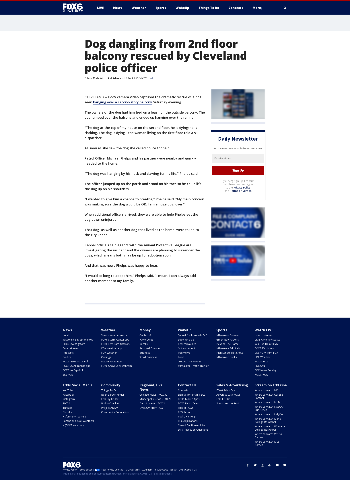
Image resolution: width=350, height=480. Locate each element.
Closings (106, 357)
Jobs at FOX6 (185, 407)
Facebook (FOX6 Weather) (78, 421)
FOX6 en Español (73, 370)
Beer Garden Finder (112, 394)
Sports (221, 330)
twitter (255, 465)
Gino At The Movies (189, 361)
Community (110, 385)
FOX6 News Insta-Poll (75, 361)
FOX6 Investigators (74, 344)
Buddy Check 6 (110, 403)
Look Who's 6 (186, 339)
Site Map (68, 374)
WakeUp (185, 330)
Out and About (186, 348)
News (67, 330)
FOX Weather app (111, 348)
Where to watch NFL (267, 390)
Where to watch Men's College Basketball (268, 420)
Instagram (69, 399)
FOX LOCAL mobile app (76, 366)
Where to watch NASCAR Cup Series (269, 408)
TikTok (67, 403)
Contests (183, 390)
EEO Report (185, 412)
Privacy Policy (242, 187)
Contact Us (187, 385)
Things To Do (109, 390)
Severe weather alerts (114, 335)
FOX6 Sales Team (226, 390)
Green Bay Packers (227, 339)
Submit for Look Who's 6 (192, 335)
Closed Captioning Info (191, 425)
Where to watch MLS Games (267, 443)
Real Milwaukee (187, 344)
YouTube (68, 390)
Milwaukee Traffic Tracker (193, 366)
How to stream (264, 335)
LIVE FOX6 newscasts (267, 339)
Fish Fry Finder (109, 399)
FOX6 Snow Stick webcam (116, 366)
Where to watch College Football (269, 396)
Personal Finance (149, 348)
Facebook (68, 394)
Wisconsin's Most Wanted (78, 339)
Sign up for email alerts (191, 394)
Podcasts (68, 352)
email (284, 465)
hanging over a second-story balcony (122, 102)
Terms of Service (240, 191)
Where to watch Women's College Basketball (270, 428)
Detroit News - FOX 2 (152, 403)
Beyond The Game (227, 344)
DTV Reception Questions (193, 429)
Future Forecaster (111, 361)
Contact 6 (145, 335)
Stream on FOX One (271, 385)
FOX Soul (260, 366)
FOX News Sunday (265, 370)
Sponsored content (227, 403)
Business (144, 352)
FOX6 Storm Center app (115, 339)
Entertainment (71, 348)
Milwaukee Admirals (228, 348)
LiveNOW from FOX (266, 352)
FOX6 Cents (146, 339)
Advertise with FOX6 (228, 394)
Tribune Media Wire (95, 78)
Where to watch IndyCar (269, 414)
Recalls (143, 344)
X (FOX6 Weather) (73, 425)
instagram (262, 465)
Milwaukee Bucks (226, 357)
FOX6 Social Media (77, 385)
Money (145, 330)
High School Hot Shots (229, 352)
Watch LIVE (264, 330)
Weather (108, 330)
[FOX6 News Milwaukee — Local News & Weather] (75, 7)
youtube (277, 465)
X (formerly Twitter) (74, 416)
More (257, 8)
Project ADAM (109, 407)
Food (181, 357)
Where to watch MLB (267, 402)
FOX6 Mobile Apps (189, 399)
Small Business (148, 357)
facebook (248, 465)
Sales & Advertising (232, 385)
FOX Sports (261, 361)
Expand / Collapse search (285, 8)
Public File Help (187, 416)
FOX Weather (109, 352)
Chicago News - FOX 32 (153, 394)
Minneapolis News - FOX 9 (155, 399)
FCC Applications (188, 421)
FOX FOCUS (223, 399)
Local (66, 335)
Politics (67, 357)
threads (270, 465)
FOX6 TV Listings (265, 348)
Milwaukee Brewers (228, 335)
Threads (67, 407)
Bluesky (67, 412)
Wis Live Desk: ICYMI (267, 344)
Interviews (184, 352)
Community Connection (115, 412)
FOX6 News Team (188, 403)
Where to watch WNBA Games (268, 435)
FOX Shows (261, 374)
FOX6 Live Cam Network (115, 344)
